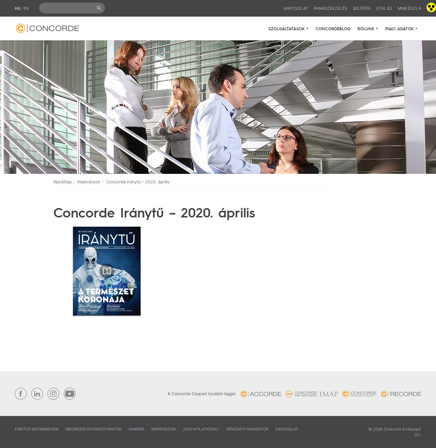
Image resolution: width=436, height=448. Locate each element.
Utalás (384, 8)
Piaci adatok (400, 28)
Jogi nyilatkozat (201, 429)
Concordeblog (333, 28)
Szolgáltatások (287, 28)
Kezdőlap (62, 181)
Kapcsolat (296, 8)
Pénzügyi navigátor (247, 429)
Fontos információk (36, 429)
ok (99, 8)
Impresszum (163, 429)
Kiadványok (89, 181)
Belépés (361, 8)
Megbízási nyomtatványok (94, 429)
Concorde (47, 28)
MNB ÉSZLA (409, 8)
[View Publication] (106, 271)
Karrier (136, 429)
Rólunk (366, 28)
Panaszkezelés (330, 8)
